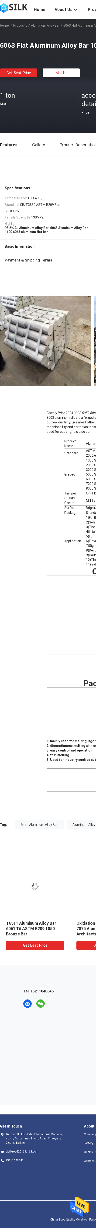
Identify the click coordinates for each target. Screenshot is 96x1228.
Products (20, 25)
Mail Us (61, 73)
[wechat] (40, 1003)
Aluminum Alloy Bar (45, 25)
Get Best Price (19, 73)
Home (4, 25)
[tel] (53, 1003)
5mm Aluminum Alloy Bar (39, 825)
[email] (27, 1003)
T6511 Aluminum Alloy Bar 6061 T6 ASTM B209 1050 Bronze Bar (31, 928)
